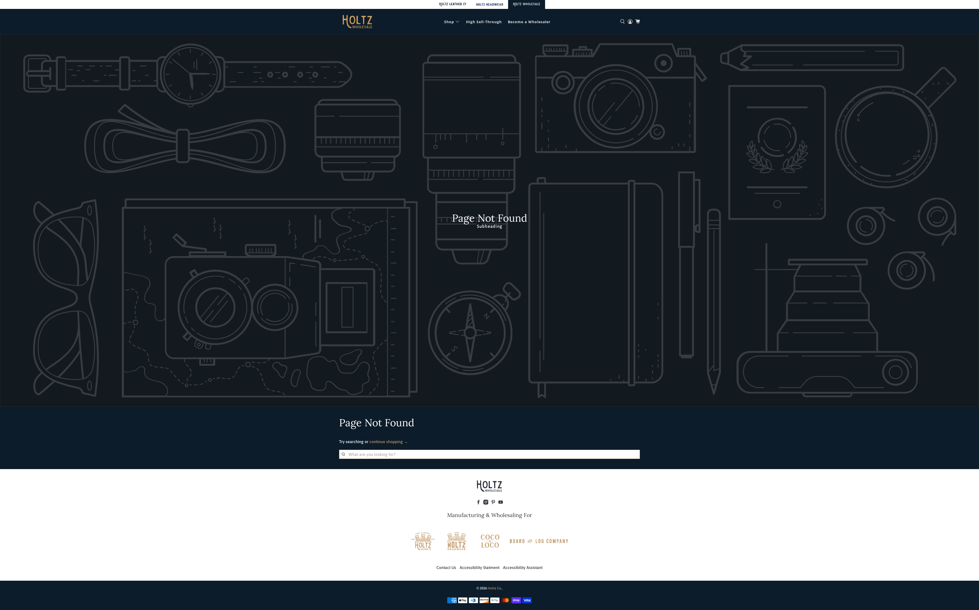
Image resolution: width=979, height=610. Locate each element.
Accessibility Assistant (523, 567)
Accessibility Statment (479, 567)
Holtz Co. (495, 588)
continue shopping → (388, 441)
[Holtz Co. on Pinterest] (493, 503)
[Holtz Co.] (357, 21)
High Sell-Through (484, 21)
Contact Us (446, 567)
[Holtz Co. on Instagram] (485, 503)
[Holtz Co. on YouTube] (500, 503)
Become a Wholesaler (529, 21)
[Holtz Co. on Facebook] (478, 503)
